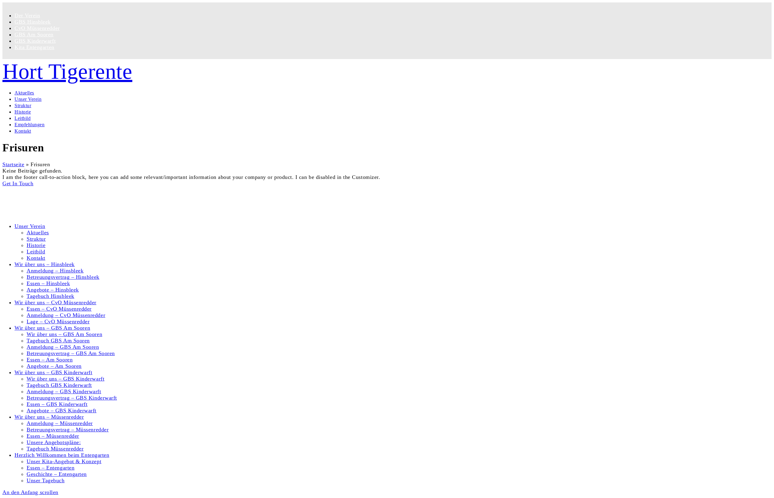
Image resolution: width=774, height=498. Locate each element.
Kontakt (24, 202)
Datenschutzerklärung (40, 208)
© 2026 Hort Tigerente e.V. (34, 190)
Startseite (13, 164)
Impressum (27, 214)
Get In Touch (17, 183)
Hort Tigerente (67, 71)
